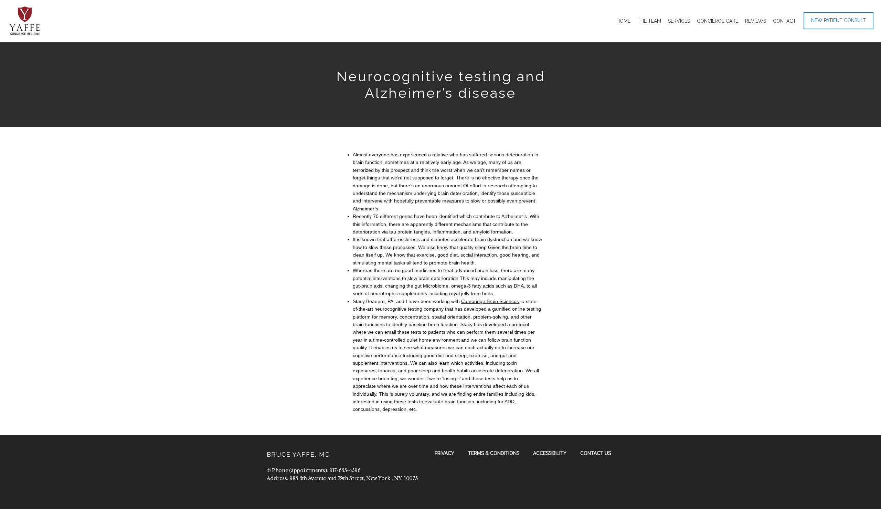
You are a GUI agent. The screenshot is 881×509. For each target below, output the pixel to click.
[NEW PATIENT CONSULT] (838, 28)
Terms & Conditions (493, 453)
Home (623, 21)
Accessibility (549, 453)
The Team (649, 21)
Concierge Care (717, 21)
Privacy (444, 453)
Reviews (755, 21)
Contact (784, 21)
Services (679, 21)
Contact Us (595, 453)
